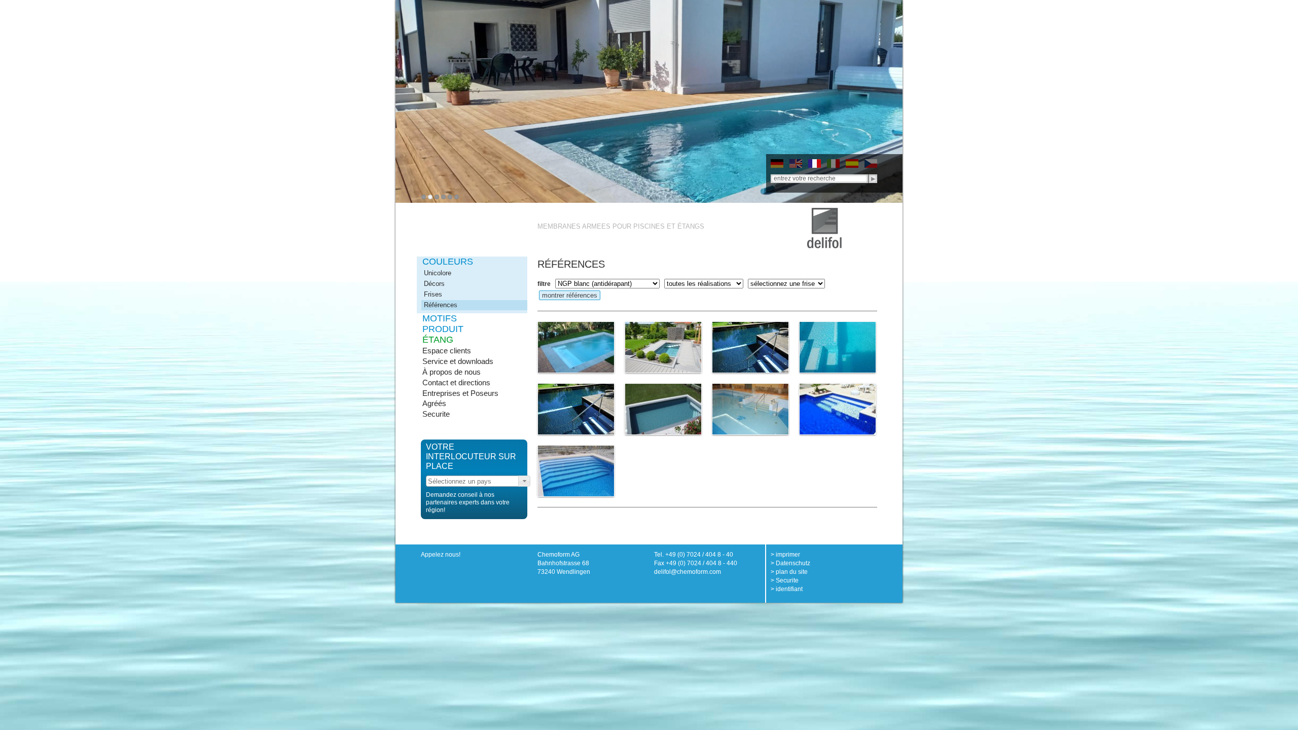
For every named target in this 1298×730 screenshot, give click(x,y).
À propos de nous (451, 372)
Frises (433, 294)
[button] (524, 481)
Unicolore (437, 273)
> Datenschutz (790, 563)
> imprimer (785, 554)
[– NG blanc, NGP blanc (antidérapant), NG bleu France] (750, 409)
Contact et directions (456, 382)
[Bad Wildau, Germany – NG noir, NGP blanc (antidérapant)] (750, 347)
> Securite (785, 580)
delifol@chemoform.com (687, 571)
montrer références (569, 295)
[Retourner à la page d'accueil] (824, 211)
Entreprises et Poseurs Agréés (460, 398)
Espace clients (446, 350)
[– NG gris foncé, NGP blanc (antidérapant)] (663, 409)
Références (440, 305)
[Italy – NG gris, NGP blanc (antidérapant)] (576, 347)
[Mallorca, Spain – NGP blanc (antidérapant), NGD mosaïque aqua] (576, 471)
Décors (434, 283)
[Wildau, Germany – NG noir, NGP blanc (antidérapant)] (576, 409)
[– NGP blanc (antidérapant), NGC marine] (838, 409)
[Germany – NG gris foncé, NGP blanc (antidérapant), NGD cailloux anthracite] (663, 347)
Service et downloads (457, 361)
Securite (436, 414)
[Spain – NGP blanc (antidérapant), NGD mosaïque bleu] (838, 347)
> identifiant (787, 589)
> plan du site (789, 571)
